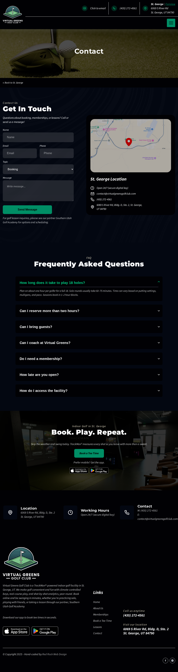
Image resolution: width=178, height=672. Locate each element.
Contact (97, 633)
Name (6, 130)
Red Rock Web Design (54, 654)
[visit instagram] (172, 660)
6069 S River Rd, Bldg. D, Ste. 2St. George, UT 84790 (38, 515)
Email (5, 146)
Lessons (97, 627)
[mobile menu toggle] (171, 23)
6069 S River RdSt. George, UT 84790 (162, 10)
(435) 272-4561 (128, 8)
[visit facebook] (165, 660)
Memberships (100, 614)
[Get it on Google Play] (99, 470)
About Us (98, 608)
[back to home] (12, 14)
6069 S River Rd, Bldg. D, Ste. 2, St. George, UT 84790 (119, 207)
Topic (5, 162)
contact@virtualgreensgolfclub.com (116, 194)
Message (7, 178)
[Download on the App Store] (79, 470)
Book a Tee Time (89, 453)
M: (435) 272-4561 (147, 511)
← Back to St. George (13, 83)
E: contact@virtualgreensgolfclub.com (157, 517)
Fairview (170, 4)
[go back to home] (21, 564)
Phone (43, 146)
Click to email (98, 8)
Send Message (27, 209)
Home (96, 602)
